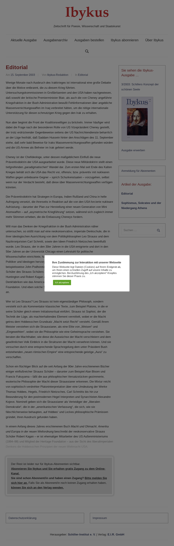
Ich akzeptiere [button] (62, 282)
